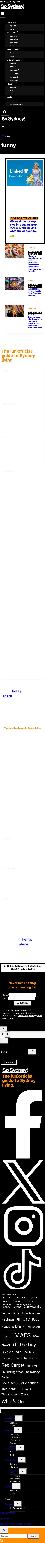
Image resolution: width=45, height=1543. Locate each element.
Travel (12, 90)
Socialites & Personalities (19, 1383)
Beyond (13, 46)
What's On (12, 1402)
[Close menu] (0, 1411)
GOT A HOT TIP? (7, 1513)
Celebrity (13, 63)
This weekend (15, 39)
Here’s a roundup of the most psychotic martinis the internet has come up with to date (35, 262)
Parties (30, 281)
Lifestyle (6, 1336)
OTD (18, 1352)
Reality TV (31, 1358)
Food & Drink (12, 1326)
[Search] (32, 1052)
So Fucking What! (16, 104)
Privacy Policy (14, 1013)
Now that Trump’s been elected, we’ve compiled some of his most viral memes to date (35, 320)
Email (5, 998)
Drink (12, 56)
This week (13, 36)
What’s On (9, 1430)
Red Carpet (14, 77)
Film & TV (13, 67)
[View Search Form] (5, 112)
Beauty (5, 1307)
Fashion (13, 87)
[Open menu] (3, 126)
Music (12, 94)
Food (12, 53)
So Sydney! (33, 1372)
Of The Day (32, 248)
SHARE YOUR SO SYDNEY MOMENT (16, 1524)
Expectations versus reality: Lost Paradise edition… (34, 291)
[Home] (3, 136)
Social (9, 97)
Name (5, 995)
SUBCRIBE (4, 1518)
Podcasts (6, 1358)
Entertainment (31, 1313)
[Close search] (4, 1531)
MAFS (17, 74)
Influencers (14, 80)
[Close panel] (4, 1041)
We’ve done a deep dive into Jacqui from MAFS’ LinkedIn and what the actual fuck (24, 225)
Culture (5, 1313)
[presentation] (25, 186)
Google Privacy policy (26, 1016)
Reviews (32, 1365)
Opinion (13, 26)
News (12, 29)
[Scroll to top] (2, 1034)
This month (14, 43)
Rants (18, 1358)
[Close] (3, 1028)
